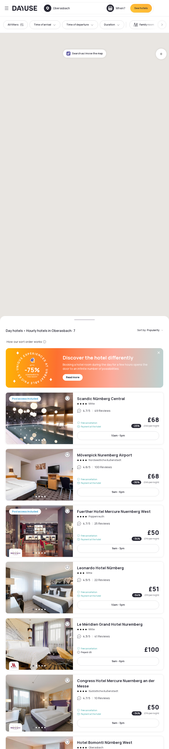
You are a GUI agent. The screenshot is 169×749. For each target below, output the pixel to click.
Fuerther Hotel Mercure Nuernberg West (84, 531)
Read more (72, 377)
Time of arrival (42, 24)
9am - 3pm (118, 548)
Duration (109, 24)
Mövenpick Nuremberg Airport (84, 474)
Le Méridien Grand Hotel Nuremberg (84, 644)
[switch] (143, 24)
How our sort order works (24, 342)
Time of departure (77, 24)
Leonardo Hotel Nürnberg (84, 587)
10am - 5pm (118, 435)
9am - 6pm (118, 492)
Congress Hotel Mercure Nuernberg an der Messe (84, 703)
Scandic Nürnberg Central (84, 418)
